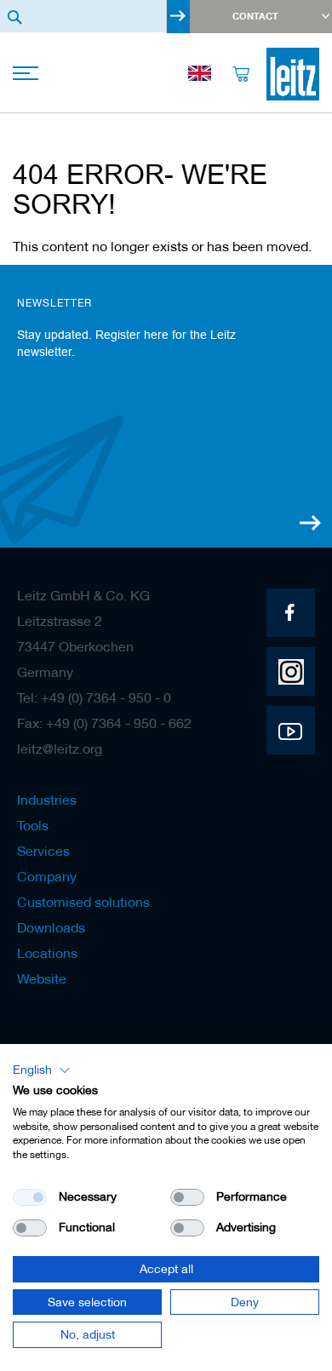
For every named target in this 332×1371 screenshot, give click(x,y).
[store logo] (292, 74)
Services (43, 850)
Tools (33, 825)
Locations (47, 953)
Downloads (51, 927)
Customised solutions (83, 901)
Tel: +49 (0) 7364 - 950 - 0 (94, 697)
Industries (47, 799)
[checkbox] (187, 1197)
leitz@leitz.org (59, 748)
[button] (42, 1070)
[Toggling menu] (28, 74)
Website (41, 978)
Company (47, 876)
